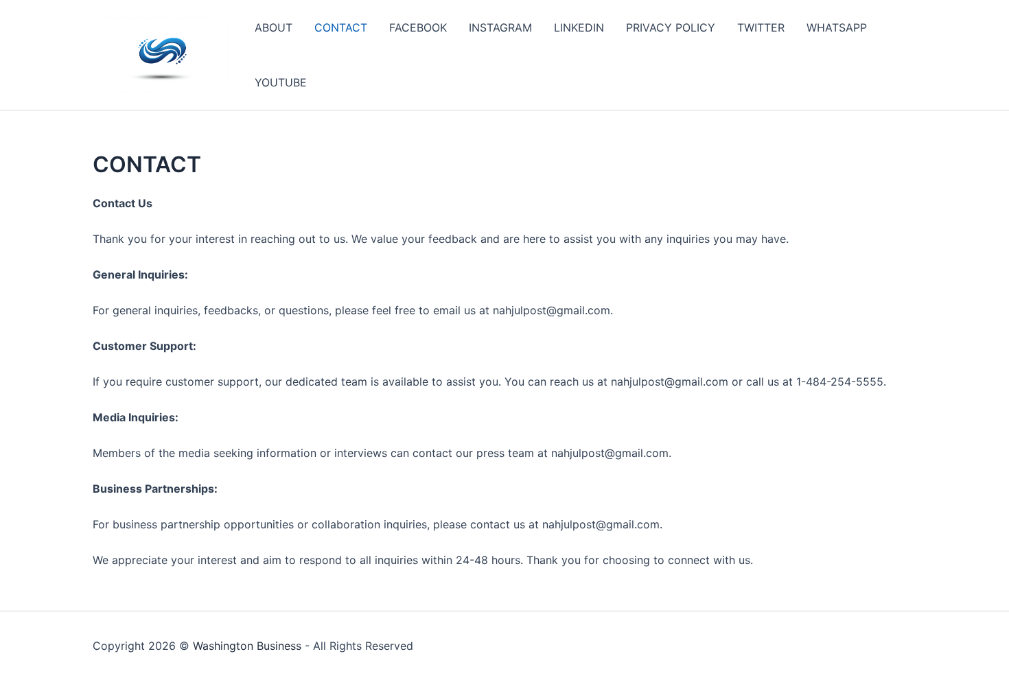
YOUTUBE (281, 82)
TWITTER (761, 27)
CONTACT (340, 27)
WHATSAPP (837, 27)
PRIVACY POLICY (670, 27)
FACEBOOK (418, 27)
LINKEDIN (579, 27)
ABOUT (273, 27)
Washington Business (247, 646)
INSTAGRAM (500, 27)
